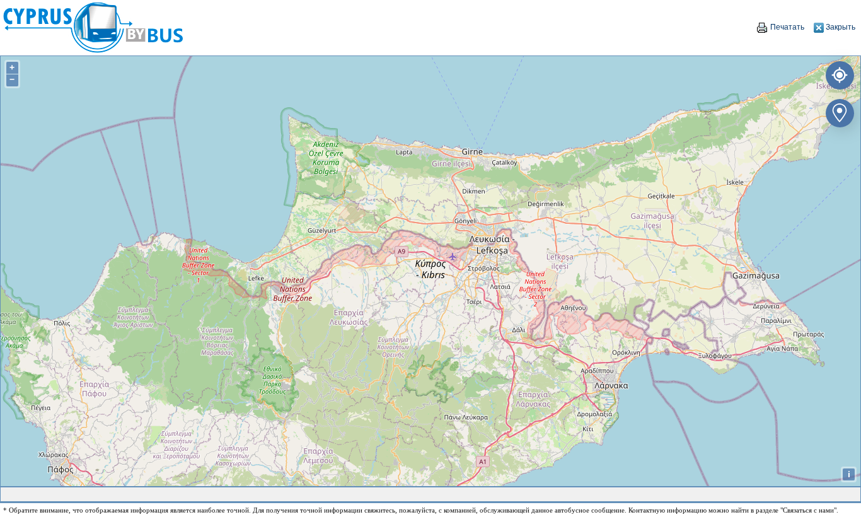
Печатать (786, 27)
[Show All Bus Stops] (837, 110)
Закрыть (839, 27)
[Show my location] (837, 72)
